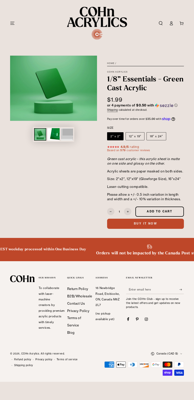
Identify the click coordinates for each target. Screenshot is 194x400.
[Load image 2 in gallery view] (53, 134)
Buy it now (145, 223)
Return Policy (77, 289)
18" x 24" (156, 136)
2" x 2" (115, 136)
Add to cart (159, 211)
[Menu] (12, 23)
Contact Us (76, 303)
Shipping (112, 110)
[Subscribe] (181, 289)
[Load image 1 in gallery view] (40, 134)
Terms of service (67, 359)
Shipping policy (23, 365)
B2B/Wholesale (79, 296)
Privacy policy (44, 359)
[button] (160, 23)
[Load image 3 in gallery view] (67, 134)
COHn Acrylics (117, 72)
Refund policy (22, 359)
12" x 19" (135, 136)
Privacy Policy (78, 311)
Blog (71, 332)
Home (110, 63)
